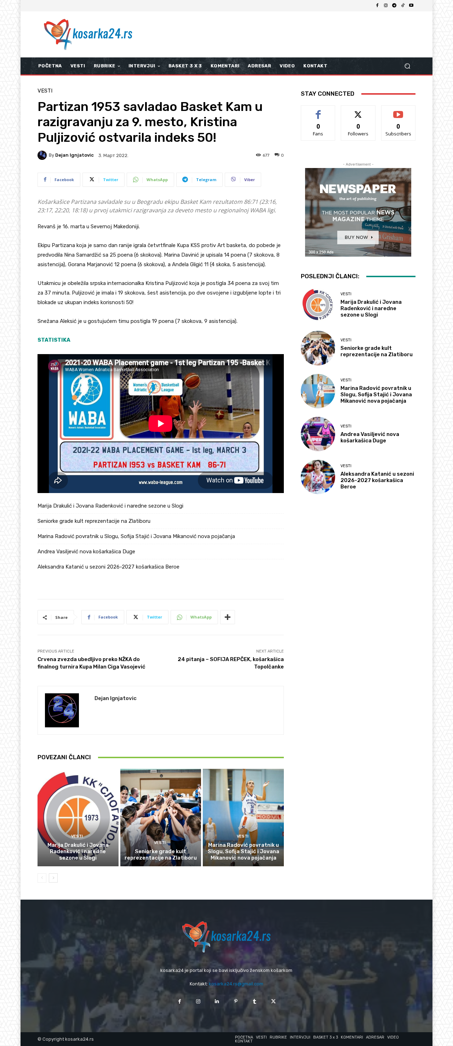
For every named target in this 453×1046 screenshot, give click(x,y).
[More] (227, 617)
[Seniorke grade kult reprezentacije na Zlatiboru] (160, 817)
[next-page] (53, 878)
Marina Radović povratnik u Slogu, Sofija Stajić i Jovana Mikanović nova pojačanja (136, 536)
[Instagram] (386, 5)
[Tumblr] (255, 1001)
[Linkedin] (217, 1001)
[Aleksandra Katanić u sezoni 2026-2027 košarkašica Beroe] (318, 477)
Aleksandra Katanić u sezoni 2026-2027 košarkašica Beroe (108, 567)
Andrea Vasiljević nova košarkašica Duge (86, 551)
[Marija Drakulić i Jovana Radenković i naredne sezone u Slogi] (78, 817)
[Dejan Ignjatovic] (43, 155)
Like (318, 110)
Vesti (45, 91)
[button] (407, 66)
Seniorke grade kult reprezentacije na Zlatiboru (94, 521)
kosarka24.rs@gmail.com (236, 983)
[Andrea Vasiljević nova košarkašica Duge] (318, 434)
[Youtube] (411, 5)
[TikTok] (402, 5)
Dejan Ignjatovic (74, 155)
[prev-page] (42, 878)
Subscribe (398, 110)
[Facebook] (377, 5)
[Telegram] (394, 5)
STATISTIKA (54, 340)
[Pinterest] (236, 1001)
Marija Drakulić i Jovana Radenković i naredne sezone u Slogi (110, 506)
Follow (358, 110)
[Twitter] (273, 1001)
